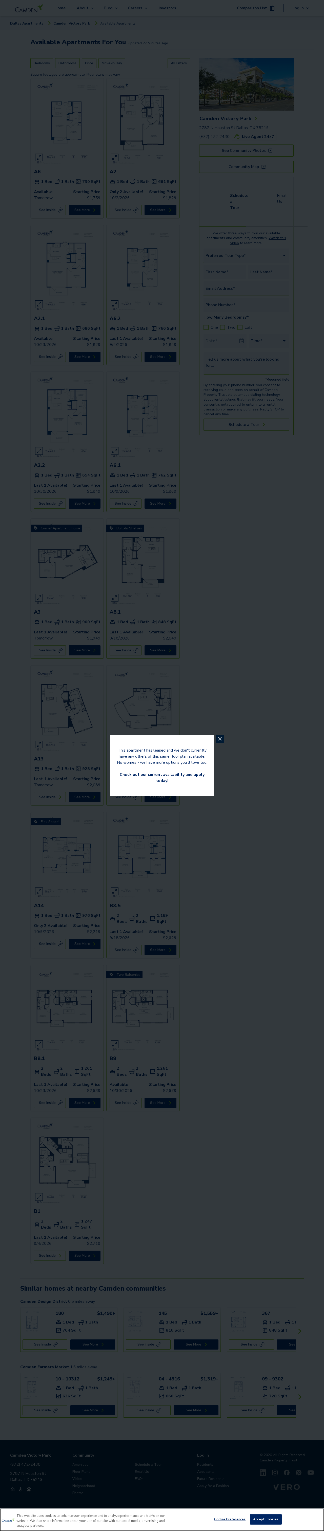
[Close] (315, 1519)
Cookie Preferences (230, 1519)
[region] (162, 1519)
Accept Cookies (265, 1519)
